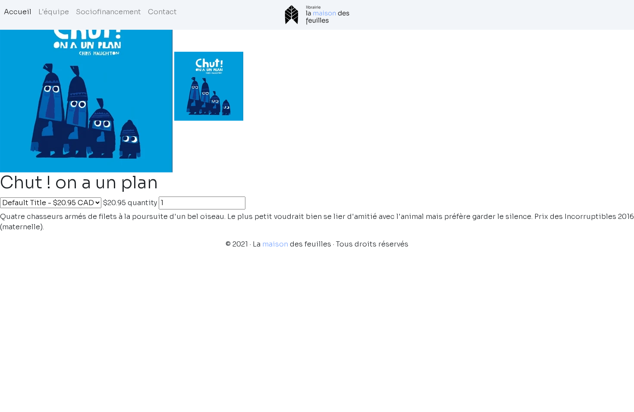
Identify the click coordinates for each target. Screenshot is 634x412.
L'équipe (53, 11)
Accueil (17, 11)
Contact (162, 11)
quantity (142, 202)
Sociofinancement (108, 11)
